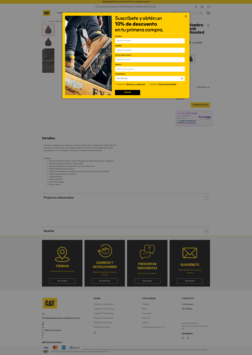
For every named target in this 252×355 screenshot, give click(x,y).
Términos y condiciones (135, 84)
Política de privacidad (167, 84)
